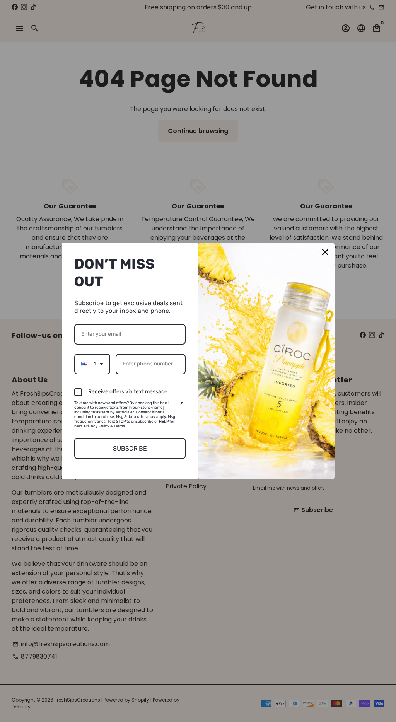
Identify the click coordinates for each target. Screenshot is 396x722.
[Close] (325, 252)
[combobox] (92, 364)
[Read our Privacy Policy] (181, 404)
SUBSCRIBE (130, 448)
